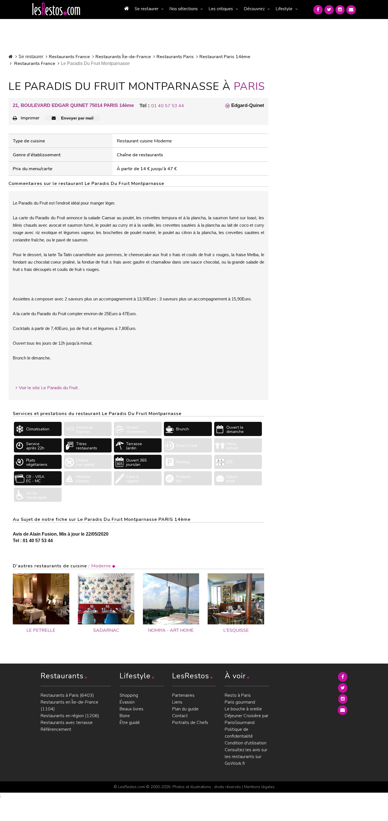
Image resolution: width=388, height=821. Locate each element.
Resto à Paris (238, 695)
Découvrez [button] (254, 9)
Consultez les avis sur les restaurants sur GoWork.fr (246, 757)
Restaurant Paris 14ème (224, 57)
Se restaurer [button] (146, 9)
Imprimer (30, 118)
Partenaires (183, 695)
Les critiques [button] (220, 9)
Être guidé (130, 722)
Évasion (127, 702)
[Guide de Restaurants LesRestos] (56, 9)
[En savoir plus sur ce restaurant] (41, 598)
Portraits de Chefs (190, 722)
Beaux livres (131, 709)
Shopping (129, 695)
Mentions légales (259, 787)
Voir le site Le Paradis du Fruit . (49, 388)
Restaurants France (69, 57)
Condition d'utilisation (245, 743)
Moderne (101, 566)
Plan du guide (185, 709)
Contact (180, 716)
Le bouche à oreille (243, 709)
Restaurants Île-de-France (123, 57)
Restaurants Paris (175, 57)
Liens (177, 702)
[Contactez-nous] (351, 9)
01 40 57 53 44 (167, 106)
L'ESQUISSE (236, 630)
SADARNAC (106, 630)
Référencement (56, 729)
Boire (125, 716)
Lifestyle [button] (284, 9)
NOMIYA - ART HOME (171, 630)
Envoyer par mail (76, 118)
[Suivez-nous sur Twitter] (329, 9)
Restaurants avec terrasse (67, 722)
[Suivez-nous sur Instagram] (340, 9)
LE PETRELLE (40, 630)
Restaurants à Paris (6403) (67, 695)
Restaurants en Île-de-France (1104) (69, 705)
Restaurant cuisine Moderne (144, 141)
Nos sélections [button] (183, 9)
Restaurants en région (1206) (70, 716)
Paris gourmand (240, 702)
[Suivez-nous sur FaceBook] (318, 9)
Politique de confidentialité (239, 732)
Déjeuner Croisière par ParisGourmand (246, 719)
